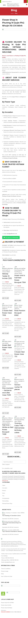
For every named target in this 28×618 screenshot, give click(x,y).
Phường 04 (4, 476)
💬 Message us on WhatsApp (10, 237)
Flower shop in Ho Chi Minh (7, 602)
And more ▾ (5, 480)
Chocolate (4, 488)
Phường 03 (4, 477)
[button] (5, 298)
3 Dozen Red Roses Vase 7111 (19, 354)
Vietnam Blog (5, 501)
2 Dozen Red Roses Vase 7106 (7, 312)
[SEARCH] (24, 462)
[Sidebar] (2, 616)
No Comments (15, 518)
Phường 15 (4, 479)
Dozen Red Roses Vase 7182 (7, 347)
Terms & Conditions (5, 568)
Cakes (3, 485)
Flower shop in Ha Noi (6, 605)
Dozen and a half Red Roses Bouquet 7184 (20, 278)
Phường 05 (10, 476)
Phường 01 (10, 477)
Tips (3, 495)
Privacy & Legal (4, 571)
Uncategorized (5, 498)
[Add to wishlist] (4, 295)
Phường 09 (16, 476)
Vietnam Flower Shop (7, 503)
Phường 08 (21, 477)
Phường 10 (10, 479)
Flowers (4, 490)
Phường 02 (16, 477)
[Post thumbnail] (14, 513)
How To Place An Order (6, 576)
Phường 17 (21, 479)
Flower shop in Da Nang (6, 607)
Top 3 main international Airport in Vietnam (11, 523)
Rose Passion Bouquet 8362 (19, 312)
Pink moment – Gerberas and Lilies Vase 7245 (7, 391)
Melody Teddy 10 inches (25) (7, 276)
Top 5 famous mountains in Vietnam (12, 531)
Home (12, 13)
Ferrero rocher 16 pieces (18, 387)
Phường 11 (16, 479)
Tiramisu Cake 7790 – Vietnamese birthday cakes (19, 428)
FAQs (2, 573)
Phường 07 (21, 476)
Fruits (3, 493)
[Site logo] (14, 5)
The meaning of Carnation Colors (11, 515)
